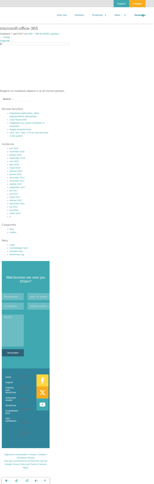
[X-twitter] (42, 392)
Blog (12, 229)
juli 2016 (14, 207)
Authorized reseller (10, 399)
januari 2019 (15, 155)
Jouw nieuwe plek (18, 119)
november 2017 (17, 181)
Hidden (13, 232)
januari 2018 (15, 174)
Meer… (119, 15)
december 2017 (17, 177)
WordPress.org (17, 254)
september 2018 (17, 158)
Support (9, 382)
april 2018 (14, 164)
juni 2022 (14, 148)
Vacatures (140, 15)
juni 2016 (14, 210)
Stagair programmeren (20, 129)
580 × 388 (33, 33)
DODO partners (50, 33)
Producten (97, 15)
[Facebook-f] (42, 380)
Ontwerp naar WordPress (10, 390)
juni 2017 (14, 194)
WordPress (10, 405)
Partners (79, 15)
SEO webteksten (10, 419)
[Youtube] (42, 405)
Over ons (62, 15)
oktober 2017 (16, 184)
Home (8, 377)
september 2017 (17, 187)
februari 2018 (16, 171)
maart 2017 (15, 197)
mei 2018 (14, 161)
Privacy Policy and (21, 464)
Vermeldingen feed (19, 248)
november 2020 (17, 151)
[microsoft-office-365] (35, 65)
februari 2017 (16, 200)
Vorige (5, 37)
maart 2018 (15, 168)
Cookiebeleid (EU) (10, 412)
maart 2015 (15, 213)
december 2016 (17, 203)
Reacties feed (16, 251)
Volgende (6, 40)
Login (12, 245)
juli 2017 (14, 190)
